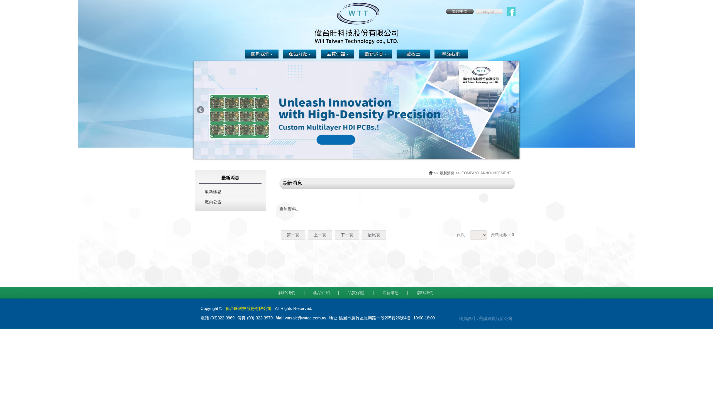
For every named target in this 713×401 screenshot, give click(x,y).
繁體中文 (460, 11)
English (489, 11)
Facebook (511, 11)
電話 (205, 318)
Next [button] (512, 110)
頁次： (462, 234)
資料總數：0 (502, 234)
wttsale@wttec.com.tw (305, 318)
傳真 (241, 318)
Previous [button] (200, 110)
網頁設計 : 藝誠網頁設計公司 (485, 318)
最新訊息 (213, 191)
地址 (333, 318)
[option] (356, 110)
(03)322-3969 (222, 318)
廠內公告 (213, 201)
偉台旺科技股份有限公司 (356, 23)
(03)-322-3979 (260, 318)
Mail (279, 318)
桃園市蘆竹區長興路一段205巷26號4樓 (375, 318)
